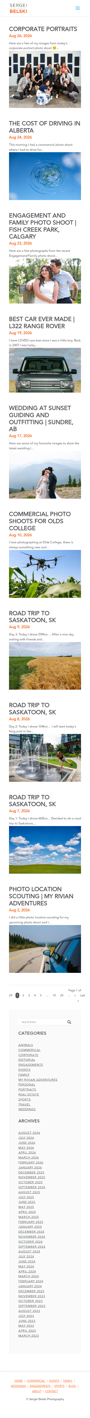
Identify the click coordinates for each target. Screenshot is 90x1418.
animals (25, 1045)
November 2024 (31, 1237)
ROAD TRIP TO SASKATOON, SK (32, 617)
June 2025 (26, 1202)
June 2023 (26, 1321)
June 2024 (26, 1261)
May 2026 (26, 1148)
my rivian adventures (38, 1080)
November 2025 (31, 1177)
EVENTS (54, 1381)
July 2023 (26, 1316)
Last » (81, 998)
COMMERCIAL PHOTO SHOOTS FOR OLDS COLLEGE (40, 521)
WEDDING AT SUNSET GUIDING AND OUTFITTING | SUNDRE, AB (41, 419)
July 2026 (26, 1138)
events (24, 1070)
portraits (27, 1089)
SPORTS (59, 1386)
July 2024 (26, 1256)
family (24, 1075)
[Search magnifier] (69, 1022)
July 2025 (26, 1197)
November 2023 (31, 1296)
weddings (27, 1109)
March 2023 (28, 1336)
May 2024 (26, 1266)
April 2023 (27, 1331)
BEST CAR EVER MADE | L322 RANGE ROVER (42, 323)
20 (61, 995)
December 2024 (31, 1232)
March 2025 (28, 1217)
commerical (29, 1050)
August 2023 (29, 1311)
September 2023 (31, 1306)
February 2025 (30, 1222)
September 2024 (31, 1247)
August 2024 (29, 1251)
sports (24, 1099)
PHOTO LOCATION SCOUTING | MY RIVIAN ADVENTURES (41, 896)
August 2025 (29, 1192)
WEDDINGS (18, 1386)
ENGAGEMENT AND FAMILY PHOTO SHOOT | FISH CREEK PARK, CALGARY (42, 226)
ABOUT (36, 1391)
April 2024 (27, 1271)
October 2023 (30, 1301)
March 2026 (28, 1157)
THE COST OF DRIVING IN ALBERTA (44, 127)
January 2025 (30, 1227)
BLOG (72, 1386)
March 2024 (28, 1276)
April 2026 (27, 1152)
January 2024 (30, 1286)
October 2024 (30, 1242)
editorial (26, 1060)
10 (54, 995)
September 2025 (31, 1187)
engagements (30, 1065)
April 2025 (27, 1212)
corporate (28, 1055)
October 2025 (30, 1182)
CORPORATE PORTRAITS (43, 29)
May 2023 (26, 1326)
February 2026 (30, 1162)
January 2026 (30, 1167)
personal (26, 1084)
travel (24, 1104)
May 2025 (26, 1207)
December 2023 (31, 1291)
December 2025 (31, 1172)
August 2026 (29, 1133)
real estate (28, 1094)
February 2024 (30, 1281)
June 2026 (26, 1143)
